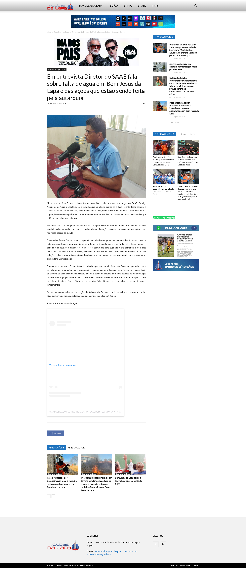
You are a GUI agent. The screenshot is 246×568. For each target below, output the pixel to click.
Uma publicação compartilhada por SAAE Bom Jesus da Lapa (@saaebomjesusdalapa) (96, 412)
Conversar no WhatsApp (164, 217)
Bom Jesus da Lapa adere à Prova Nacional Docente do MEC (128, 480)
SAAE (64, 69)
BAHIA (128, 5)
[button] (195, 6)
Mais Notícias (56, 447)
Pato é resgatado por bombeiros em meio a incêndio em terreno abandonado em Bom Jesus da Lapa (184, 108)
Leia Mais (175, 123)
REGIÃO (113, 5)
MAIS (155, 5)
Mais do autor (76, 447)
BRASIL (142, 5)
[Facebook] (156, 544)
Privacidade (185, 565)
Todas (183, 134)
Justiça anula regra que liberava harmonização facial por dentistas (183, 66)
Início (49, 32)
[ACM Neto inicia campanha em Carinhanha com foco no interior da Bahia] (164, 176)
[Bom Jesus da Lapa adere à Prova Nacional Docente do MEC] (130, 464)
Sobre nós (173, 565)
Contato (195, 565)
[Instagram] (163, 544)
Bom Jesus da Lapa (61, 32)
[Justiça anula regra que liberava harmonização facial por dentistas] (160, 67)
